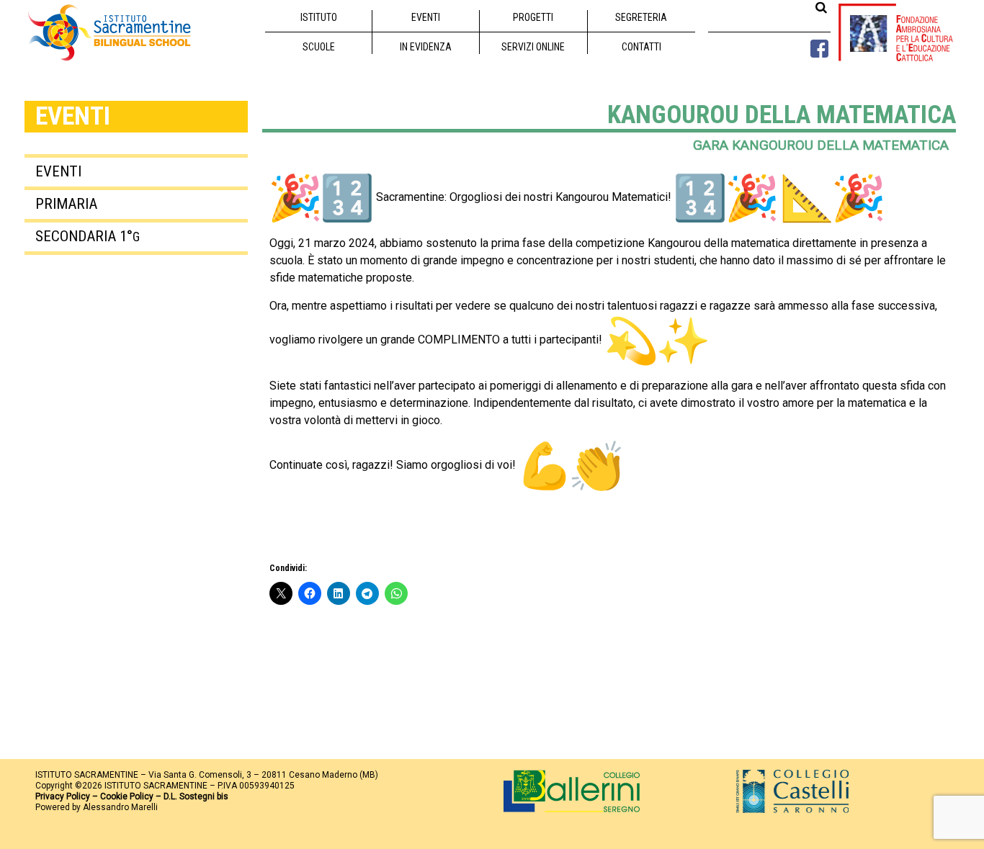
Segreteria (641, 17)
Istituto (318, 17)
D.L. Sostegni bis (196, 796)
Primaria (66, 203)
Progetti (533, 17)
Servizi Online (533, 47)
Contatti (641, 47)
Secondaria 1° (87, 236)
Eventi (425, 17)
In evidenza (426, 47)
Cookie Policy (126, 796)
